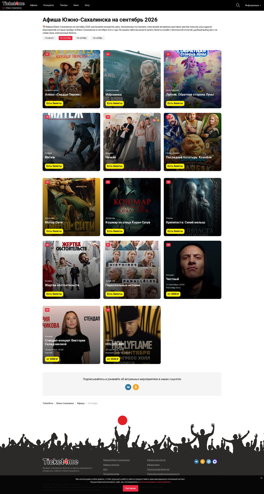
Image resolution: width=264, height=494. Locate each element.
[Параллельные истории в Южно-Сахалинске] (132, 270)
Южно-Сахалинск (14, 8)
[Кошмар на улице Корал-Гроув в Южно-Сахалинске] (132, 207)
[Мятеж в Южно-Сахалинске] (71, 142)
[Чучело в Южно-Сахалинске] (132, 142)
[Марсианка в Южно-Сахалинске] (132, 79)
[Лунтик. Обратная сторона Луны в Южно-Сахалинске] (192, 79)
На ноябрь (97, 38)
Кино (76, 5)
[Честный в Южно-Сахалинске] (192, 270)
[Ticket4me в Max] (215, 461)
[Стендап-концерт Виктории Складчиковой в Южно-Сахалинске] (71, 335)
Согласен (130, 488)
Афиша (33, 5)
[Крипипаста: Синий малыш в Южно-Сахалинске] (192, 207)
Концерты (48, 5)
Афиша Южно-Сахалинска (116, 460)
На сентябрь (65, 38)
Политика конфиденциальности (163, 474)
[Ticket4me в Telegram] (208, 461)
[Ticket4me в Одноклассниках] (136, 387)
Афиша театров (111, 465)
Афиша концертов (156, 460)
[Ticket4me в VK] (128, 387)
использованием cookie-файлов (155, 482)
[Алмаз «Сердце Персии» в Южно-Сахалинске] (71, 79)
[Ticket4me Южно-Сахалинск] (13, 3)
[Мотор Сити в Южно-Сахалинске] (71, 207)
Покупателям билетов (158, 469)
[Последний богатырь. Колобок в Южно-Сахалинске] (192, 142)
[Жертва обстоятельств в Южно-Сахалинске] (71, 270)
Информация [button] (252, 5)
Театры (64, 5)
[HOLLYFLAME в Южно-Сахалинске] (132, 335)
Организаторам (111, 474)
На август (49, 38)
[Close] (261, 478)
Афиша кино (153, 465)
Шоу (87, 5)
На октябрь (81, 38)
